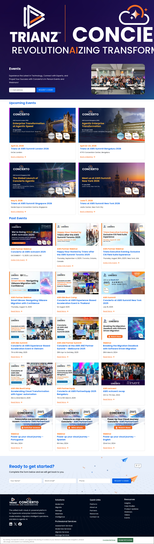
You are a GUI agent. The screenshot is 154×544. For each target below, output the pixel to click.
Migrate (58, 507)
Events (127, 518)
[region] (77, 540)
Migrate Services (62, 532)
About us (93, 507)
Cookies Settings (109, 540)
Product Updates (131, 509)
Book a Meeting (17, 157)
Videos (127, 515)
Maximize (59, 513)
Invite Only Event (18, 260)
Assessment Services (64, 526)
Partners (93, 510)
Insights (127, 503)
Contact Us (94, 517)
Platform (93, 504)
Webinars (128, 512)
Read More (15, 311)
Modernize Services (63, 529)
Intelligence (60, 517)
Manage (58, 510)
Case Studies (129, 506)
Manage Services (62, 535)
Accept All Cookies (125, 540)
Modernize (59, 504)
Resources (94, 513)
